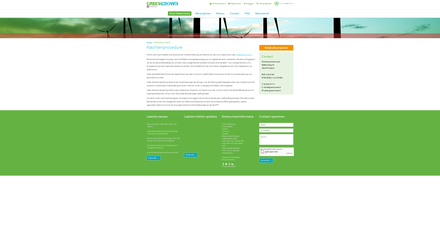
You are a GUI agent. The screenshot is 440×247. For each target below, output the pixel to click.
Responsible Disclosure (231, 136)
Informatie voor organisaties (233, 143)
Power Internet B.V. (229, 166)
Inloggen (250, 3)
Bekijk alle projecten (276, 47)
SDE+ (225, 146)
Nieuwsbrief (262, 13)
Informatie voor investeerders (233, 141)
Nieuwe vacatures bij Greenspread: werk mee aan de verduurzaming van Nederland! (164, 139)
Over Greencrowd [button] (180, 13)
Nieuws (220, 13)
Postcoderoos (228, 153)
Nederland (153, 6)
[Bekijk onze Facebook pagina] (223, 164)
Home (149, 42)
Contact (234, 13)
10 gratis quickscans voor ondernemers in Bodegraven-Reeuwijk (162, 146)
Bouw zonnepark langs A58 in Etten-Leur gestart (162, 125)
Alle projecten (265, 3)
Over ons (226, 131)
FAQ (247, 13)
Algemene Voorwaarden (231, 157)
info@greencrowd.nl (244, 55)
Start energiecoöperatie (231, 148)
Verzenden (265, 160)
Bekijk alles (152, 158)
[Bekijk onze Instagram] (228, 164)
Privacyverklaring (229, 160)
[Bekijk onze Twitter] (225, 164)
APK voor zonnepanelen (231, 151)
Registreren (235, 3)
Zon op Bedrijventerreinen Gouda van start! (163, 152)
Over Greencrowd (229, 124)
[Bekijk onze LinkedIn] (232, 164)
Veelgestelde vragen (230, 139)
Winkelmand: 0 (219, 3)
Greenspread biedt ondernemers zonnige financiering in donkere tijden (162, 132)
